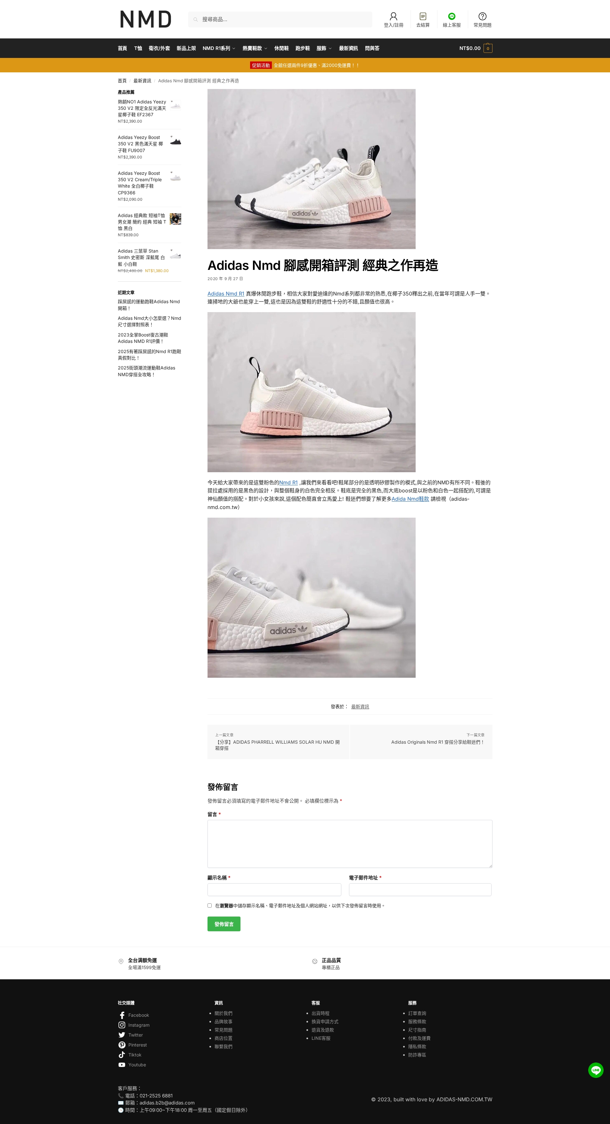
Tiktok (135, 1054)
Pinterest (137, 1044)
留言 (214, 814)
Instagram (139, 1025)
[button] (476, 48)
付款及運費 (419, 1038)
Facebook (138, 1015)
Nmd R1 (288, 482)
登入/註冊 (393, 25)
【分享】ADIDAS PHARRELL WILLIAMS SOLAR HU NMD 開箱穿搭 (277, 745)
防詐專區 (417, 1054)
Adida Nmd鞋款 (410, 499)
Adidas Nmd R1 (225, 293)
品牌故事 (223, 1021)
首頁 (122, 80)
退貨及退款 (323, 1029)
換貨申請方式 (325, 1021)
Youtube (137, 1064)
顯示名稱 (219, 878)
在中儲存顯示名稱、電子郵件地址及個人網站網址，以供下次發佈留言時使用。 (300, 905)
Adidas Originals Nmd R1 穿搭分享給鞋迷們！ (438, 742)
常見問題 (483, 25)
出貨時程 (320, 1013)
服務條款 (417, 1021)
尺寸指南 (417, 1029)
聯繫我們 (223, 1046)
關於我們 (223, 1013)
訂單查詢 (417, 1013)
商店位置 (223, 1038)
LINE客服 (321, 1038)
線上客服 (452, 25)
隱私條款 (417, 1046)
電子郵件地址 (365, 878)
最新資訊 (142, 80)
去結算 (423, 25)
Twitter (135, 1035)
